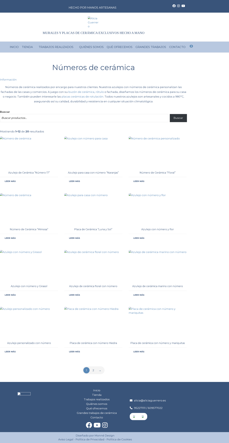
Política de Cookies (119, 439)
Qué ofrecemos (119, 47)
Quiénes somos (91, 47)
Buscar (5, 111)
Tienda (27, 47)
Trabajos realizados (56, 47)
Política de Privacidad (90, 439)
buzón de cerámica (81, 91)
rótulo (100, 91)
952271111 (140, 408)
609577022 (155, 408)
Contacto (177, 47)
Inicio (14, 47)
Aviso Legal (65, 439)
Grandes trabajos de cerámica (97, 413)
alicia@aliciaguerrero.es (150, 400)
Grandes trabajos (151, 47)
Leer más (10, 181)
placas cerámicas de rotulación (82, 96)
